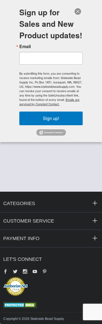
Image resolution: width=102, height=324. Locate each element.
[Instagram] (25, 272)
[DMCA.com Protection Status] (20, 304)
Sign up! (51, 118)
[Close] (78, 11)
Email (25, 46)
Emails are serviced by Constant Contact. (49, 101)
